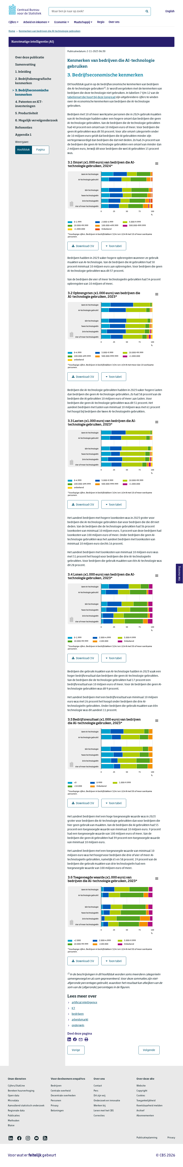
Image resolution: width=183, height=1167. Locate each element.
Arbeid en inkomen (35, 22)
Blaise (11, 1125)
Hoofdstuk (23, 149)
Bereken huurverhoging (21, 1091)
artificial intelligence (84, 1002)
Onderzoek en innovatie (107, 1101)
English (169, 11)
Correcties (99, 1116)
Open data (13, 1095)
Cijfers (12, 22)
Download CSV (85, 246)
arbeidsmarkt (80, 1019)
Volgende (151, 1050)
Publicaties (14, 1116)
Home (12, 31)
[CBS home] (25, 8)
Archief (140, 1111)
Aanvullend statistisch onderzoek (26, 1106)
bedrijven (78, 1014)
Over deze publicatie (29, 57)
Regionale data (16, 1111)
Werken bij (100, 1106)
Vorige (78, 1050)
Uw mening (179, 573)
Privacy (54, 1106)
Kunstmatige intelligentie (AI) (32, 41)
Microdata (13, 1101)
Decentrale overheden (63, 1095)
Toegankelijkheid (146, 1101)
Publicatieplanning (147, 1138)
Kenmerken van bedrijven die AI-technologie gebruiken (49, 31)
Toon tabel (115, 246)
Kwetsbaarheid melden (149, 1106)
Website (141, 1086)
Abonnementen (145, 1116)
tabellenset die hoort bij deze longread (91, 97)
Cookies (141, 1095)
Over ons (114, 22)
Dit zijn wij (99, 1095)
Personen (56, 1101)
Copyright (142, 1091)
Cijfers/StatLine (16, 1086)
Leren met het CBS (104, 1111)
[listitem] (69, 1039)
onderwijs (78, 1025)
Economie (60, 22)
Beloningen (57, 1111)
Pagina (40, 149)
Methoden (13, 1121)
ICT (73, 1008)
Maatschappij (82, 22)
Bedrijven (56, 1086)
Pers (96, 1091)
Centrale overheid (61, 1091)
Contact (98, 1086)
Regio (100, 22)
